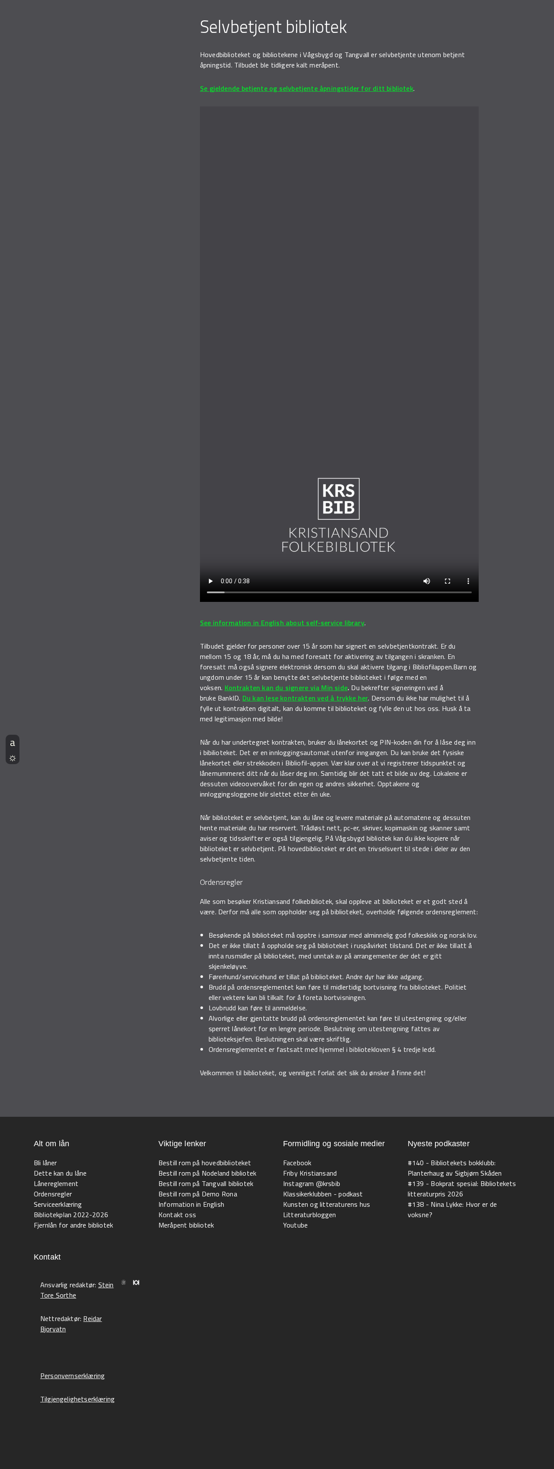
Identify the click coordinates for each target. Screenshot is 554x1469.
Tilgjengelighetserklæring (77, 1399)
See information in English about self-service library (282, 622)
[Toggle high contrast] (12, 757)
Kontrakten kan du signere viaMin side (286, 687)
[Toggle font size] (12, 742)
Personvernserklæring (72, 1375)
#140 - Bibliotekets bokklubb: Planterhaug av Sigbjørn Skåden (455, 1167)
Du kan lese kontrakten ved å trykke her (305, 698)
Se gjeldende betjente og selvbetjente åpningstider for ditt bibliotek (306, 88)
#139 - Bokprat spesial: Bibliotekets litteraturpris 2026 (462, 1188)
